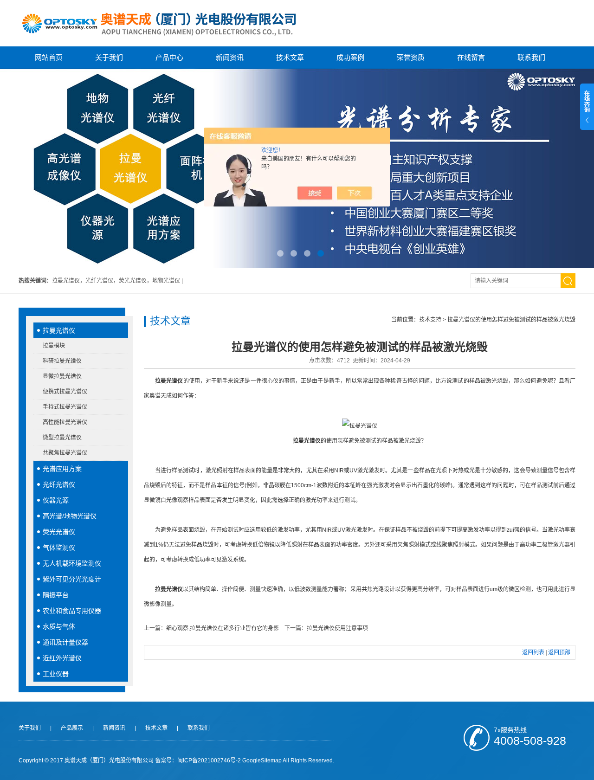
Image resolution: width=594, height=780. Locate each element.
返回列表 (533, 652)
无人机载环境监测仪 (72, 563)
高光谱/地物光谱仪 (70, 516)
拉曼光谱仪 (59, 330)
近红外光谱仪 (62, 658)
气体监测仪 (59, 547)
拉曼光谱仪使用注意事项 (337, 628)
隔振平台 (56, 595)
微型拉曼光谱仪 (62, 437)
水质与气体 (59, 626)
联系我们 (531, 57)
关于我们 (109, 57)
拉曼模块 (54, 345)
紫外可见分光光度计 (72, 579)
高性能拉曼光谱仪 (65, 422)
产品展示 (72, 728)
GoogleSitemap (262, 760)
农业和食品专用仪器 (72, 610)
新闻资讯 (230, 57)
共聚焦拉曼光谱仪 (65, 453)
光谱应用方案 (62, 468)
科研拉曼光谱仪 (62, 361)
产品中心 (169, 57)
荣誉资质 (411, 57)
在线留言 (471, 57)
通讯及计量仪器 (65, 642)
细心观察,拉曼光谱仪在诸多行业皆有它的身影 (222, 628)
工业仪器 (56, 673)
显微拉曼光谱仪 (62, 376)
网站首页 (49, 57)
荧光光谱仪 (59, 531)
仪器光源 (56, 500)
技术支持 (430, 319)
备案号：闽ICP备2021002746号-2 (198, 760)
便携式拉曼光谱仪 (65, 391)
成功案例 (350, 57)
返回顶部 (559, 652)
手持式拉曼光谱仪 (65, 407)
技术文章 (290, 57)
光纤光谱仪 (59, 484)
